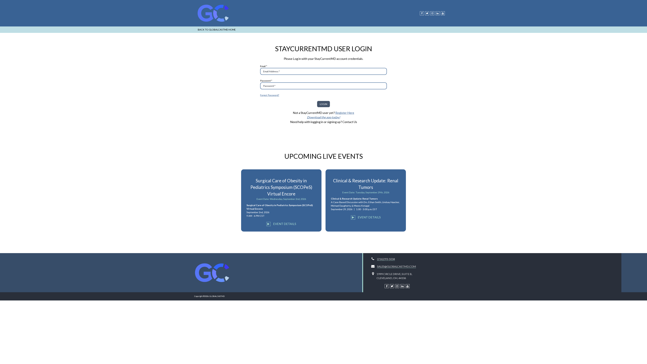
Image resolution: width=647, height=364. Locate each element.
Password (266, 80)
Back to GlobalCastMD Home (217, 29)
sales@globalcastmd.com (396, 266)
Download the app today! (323, 117)
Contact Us (349, 122)
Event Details (284, 224)
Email (263, 66)
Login (323, 104)
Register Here (344, 113)
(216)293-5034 (386, 259)
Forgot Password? (269, 95)
